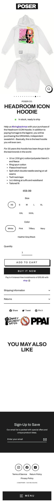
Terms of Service (19, 474)
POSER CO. (27, 101)
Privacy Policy (27, 478)
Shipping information (14, 290)
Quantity (8, 246)
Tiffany (32, 228)
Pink (21, 228)
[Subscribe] (44, 439)
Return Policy (36, 474)
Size (27, 198)
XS (11, 205)
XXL (21, 213)
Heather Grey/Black (26, 237)
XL (41, 205)
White (10, 228)
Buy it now (27, 271)
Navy (42, 228)
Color (27, 222)
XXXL (31, 213)
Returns (8, 299)
